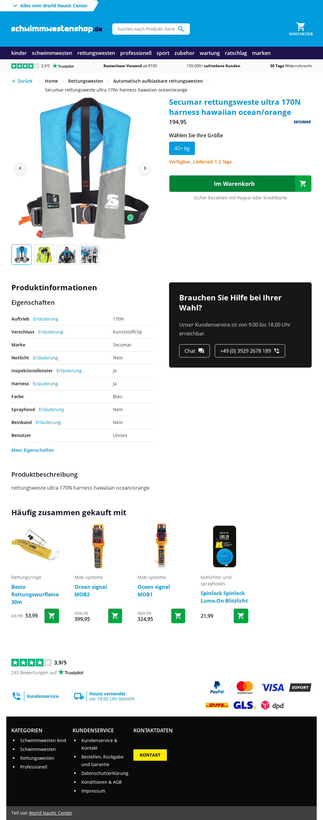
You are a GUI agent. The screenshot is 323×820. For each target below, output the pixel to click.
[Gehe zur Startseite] (56, 29)
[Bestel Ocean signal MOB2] (115, 615)
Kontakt (150, 755)
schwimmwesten (52, 53)
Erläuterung (45, 319)
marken (261, 53)
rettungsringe (26, 577)
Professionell (33, 767)
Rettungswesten (37, 758)
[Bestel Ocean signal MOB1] (178, 615)
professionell (135, 53)
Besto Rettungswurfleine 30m (35, 594)
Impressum (93, 791)
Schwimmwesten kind (43, 740)
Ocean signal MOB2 (90, 590)
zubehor (184, 53)
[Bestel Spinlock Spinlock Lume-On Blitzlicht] (241, 615)
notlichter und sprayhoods (216, 580)
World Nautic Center (50, 813)
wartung (210, 53)
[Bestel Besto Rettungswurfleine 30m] (51, 615)
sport (162, 53)
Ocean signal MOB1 (154, 590)
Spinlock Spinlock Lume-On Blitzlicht (224, 597)
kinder (19, 53)
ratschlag (236, 53)
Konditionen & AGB (101, 782)
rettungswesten (96, 53)
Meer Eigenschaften (32, 450)
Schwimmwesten (38, 749)
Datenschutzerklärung (104, 773)
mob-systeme (88, 577)
